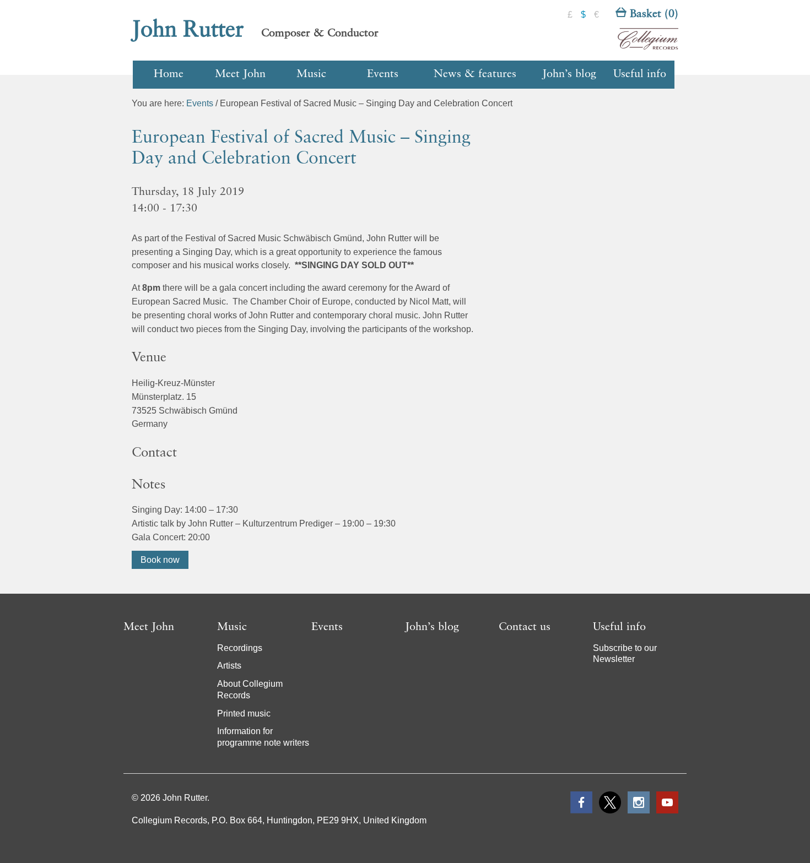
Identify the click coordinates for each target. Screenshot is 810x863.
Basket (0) (652, 14)
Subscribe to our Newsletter (625, 653)
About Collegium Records (250, 689)
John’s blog (569, 74)
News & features (475, 74)
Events (382, 74)
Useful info (639, 74)
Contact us (524, 627)
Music (311, 74)
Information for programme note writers (263, 736)
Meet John (240, 74)
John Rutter (188, 30)
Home (168, 74)
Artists (229, 665)
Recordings (239, 648)
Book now (160, 560)
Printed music (244, 713)
